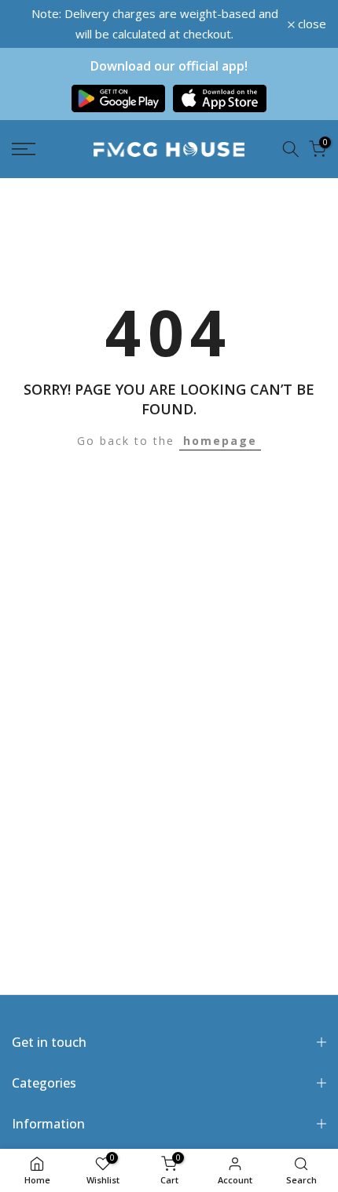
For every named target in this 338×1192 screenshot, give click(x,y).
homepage (220, 440)
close (310, 24)
